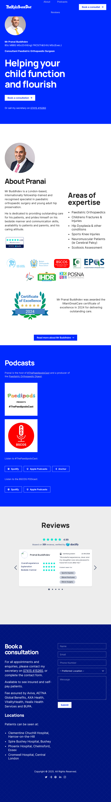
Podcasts (62, 1)
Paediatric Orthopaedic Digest (25, 376)
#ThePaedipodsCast (38, 372)
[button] (92, 7)
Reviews (55, 12)
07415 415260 (38, 108)
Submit (64, 704)
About (47, 1)
